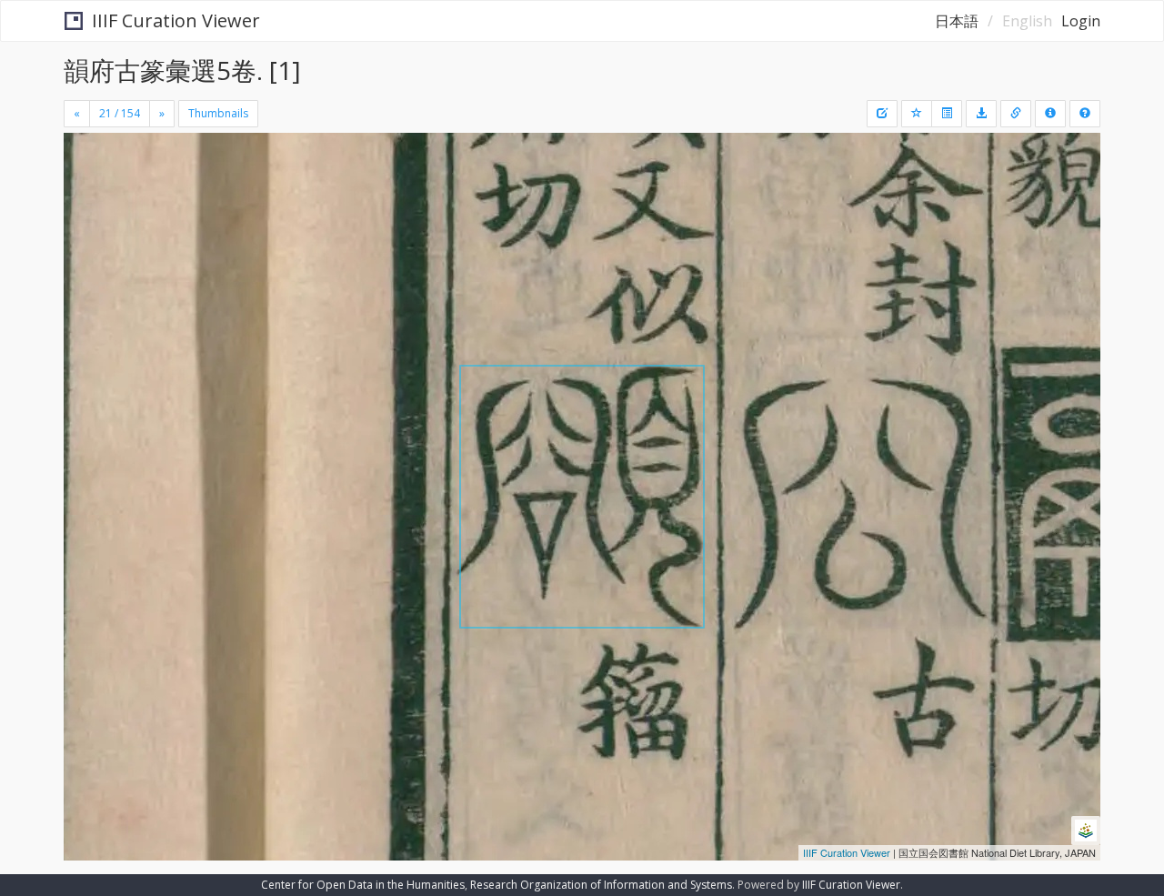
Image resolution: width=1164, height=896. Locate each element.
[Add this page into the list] (916, 113)
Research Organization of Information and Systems (601, 884)
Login (1080, 21)
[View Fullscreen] (84, 210)
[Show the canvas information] (1015, 113)
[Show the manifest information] (1050, 113)
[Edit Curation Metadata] (882, 113)
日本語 (956, 21)
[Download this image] (981, 113)
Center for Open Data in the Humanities (363, 884)
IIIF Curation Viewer (176, 20)
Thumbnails (218, 113)
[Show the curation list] (946, 113)
